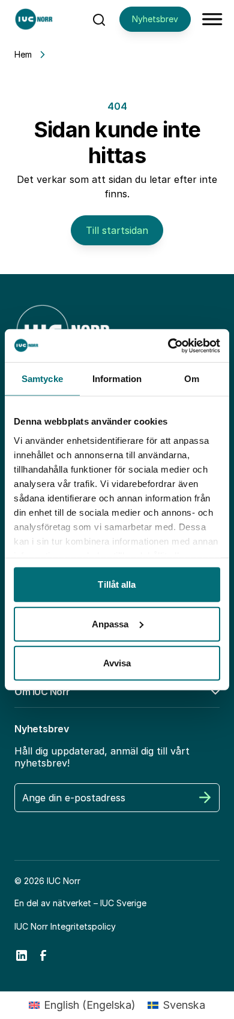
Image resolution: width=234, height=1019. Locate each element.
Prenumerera (205, 797)
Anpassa (110, 623)
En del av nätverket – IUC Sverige (80, 903)
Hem (23, 54)
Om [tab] (191, 379)
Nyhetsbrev (155, 19)
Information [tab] (117, 379)
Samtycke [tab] (42, 379)
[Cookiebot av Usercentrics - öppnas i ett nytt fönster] (168, 345)
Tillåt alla (117, 584)
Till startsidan (117, 230)
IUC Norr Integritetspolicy (65, 926)
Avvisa (117, 663)
